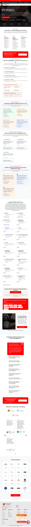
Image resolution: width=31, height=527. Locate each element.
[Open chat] (28, 522)
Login (21, 2)
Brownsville (20, 307)
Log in (9, 510)
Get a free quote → (22, 54)
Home (3, 510)
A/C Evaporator (6, 94)
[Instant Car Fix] (5, 4)
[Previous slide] (15, 453)
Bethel (20, 305)
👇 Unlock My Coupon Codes (21, 521)
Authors (3, 522)
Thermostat (6, 95)
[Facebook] (17, 506)
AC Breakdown (7, 139)
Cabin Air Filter (12, 94)
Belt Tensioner (17, 94)
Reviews (3, 514)
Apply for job (25, 511)
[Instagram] (16, 506)
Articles (3, 521)
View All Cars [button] (15, 494)
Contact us (3, 515)
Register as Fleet (10, 515)
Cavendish (6, 309)
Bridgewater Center (14, 307)
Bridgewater (7, 307)
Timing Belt (10, 95)
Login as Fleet (10, 514)
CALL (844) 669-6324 (6, 17)
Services (3, 511)
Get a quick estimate (15, 292)
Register (27, 2)
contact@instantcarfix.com (7, 2)
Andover (6, 305)
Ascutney (11, 305)
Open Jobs (18, 511)
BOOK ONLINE (13, 17)
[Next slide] (25, 435)
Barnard (16, 305)
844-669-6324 (15, 2)
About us (18, 510)
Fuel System (6, 152)
